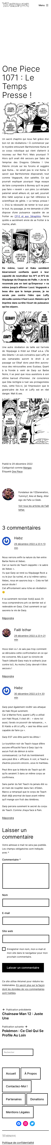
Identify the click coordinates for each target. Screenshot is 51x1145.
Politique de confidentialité (18, 1142)
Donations (37, 1099)
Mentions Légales (18, 1112)
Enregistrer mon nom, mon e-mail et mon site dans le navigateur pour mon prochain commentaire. (27, 953)
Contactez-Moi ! (17, 1086)
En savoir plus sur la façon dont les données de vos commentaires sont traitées (23, 989)
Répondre (8, 618)
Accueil (11, 1073)
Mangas (27, 467)
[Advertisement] (25, 37)
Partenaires (14, 1099)
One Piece (17, 471)
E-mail (6, 913)
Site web (7, 931)
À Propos (31, 1073)
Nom (5, 894)
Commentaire (11, 859)
